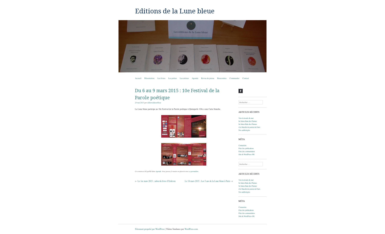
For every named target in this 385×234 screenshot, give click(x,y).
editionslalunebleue (154, 102)
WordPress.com (191, 229)
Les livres (161, 78)
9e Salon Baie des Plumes (248, 121)
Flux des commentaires (247, 151)
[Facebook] (241, 91)
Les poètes (172, 78)
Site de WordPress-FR (246, 154)
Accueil (138, 78)
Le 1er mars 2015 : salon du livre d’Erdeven (155, 181)
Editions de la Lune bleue (174, 11)
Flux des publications (246, 148)
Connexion (242, 145)
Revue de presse (207, 78)
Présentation (149, 78)
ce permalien (193, 171)
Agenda (195, 78)
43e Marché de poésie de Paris (249, 127)
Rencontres (221, 78)
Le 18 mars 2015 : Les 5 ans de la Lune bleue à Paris (209, 181)
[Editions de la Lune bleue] (192, 46)
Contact (245, 78)
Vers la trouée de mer (246, 118)
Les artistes (184, 78)
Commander (234, 78)
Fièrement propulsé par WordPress (149, 229)
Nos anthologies (244, 130)
